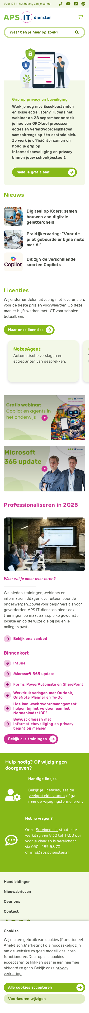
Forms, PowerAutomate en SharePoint (48, 684)
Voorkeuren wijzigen (27, 998)
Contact (11, 911)
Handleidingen (17, 881)
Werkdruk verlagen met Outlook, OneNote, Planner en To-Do (43, 695)
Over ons (12, 901)
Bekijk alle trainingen (27, 738)
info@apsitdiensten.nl (49, 852)
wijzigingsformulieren (62, 801)
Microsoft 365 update (33, 673)
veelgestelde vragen (47, 795)
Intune (19, 663)
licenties (52, 790)
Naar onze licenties (25, 329)
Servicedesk (47, 829)
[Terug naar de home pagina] (27, 17)
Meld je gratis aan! (33, 172)
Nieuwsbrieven (17, 891)
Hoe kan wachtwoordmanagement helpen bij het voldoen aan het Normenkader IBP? (45, 708)
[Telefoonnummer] (60, 4)
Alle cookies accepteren (30, 987)
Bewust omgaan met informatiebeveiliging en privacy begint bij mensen (43, 724)
